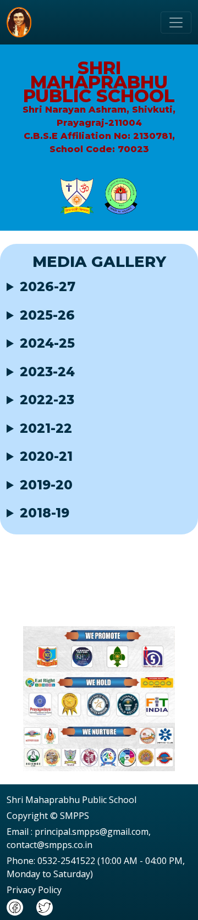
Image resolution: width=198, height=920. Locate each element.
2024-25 (47, 343)
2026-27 (47, 287)
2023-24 (47, 372)
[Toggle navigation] (176, 23)
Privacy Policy (34, 890)
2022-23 (47, 400)
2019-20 (46, 485)
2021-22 (46, 428)
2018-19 (44, 513)
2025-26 (47, 315)
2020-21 (46, 456)
